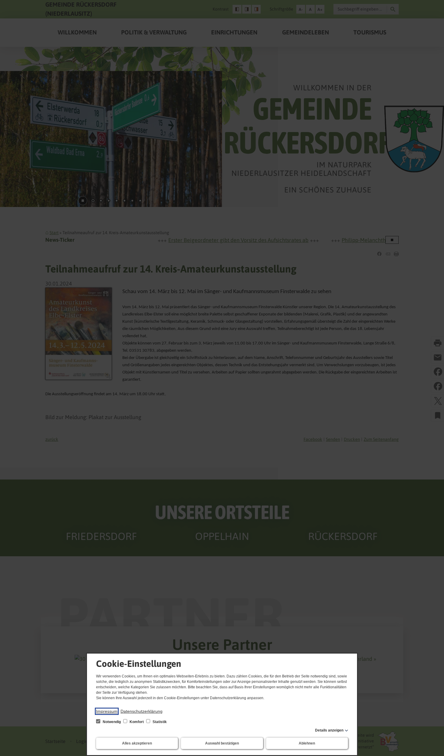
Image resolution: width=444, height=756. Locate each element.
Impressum (106, 711)
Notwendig (112, 722)
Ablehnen (307, 743)
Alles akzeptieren (137, 743)
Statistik (159, 722)
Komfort (137, 722)
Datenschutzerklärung (141, 711)
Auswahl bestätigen (222, 743)
